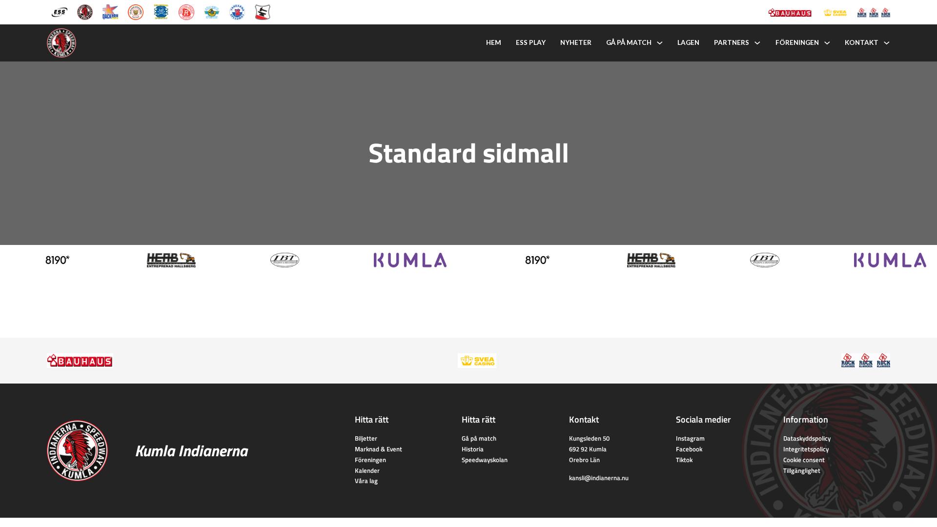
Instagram (690, 438)
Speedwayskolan (485, 460)
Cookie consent (804, 460)
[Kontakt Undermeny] (886, 43)
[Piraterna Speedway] (161, 11)
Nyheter (575, 42)
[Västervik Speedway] (212, 11)
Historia (473, 449)
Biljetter (366, 438)
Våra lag (366, 481)
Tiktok (684, 460)
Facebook (689, 449)
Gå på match (629, 42)
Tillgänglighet (801, 470)
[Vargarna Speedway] (237, 11)
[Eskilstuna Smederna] (262, 11)
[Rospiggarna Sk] (186, 11)
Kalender (367, 470)
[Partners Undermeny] (757, 43)
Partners (731, 42)
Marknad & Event (378, 449)
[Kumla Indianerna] (85, 11)
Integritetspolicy (806, 449)
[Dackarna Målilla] (110, 11)
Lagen (688, 42)
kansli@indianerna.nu (599, 478)
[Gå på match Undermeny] (659, 43)
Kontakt (861, 42)
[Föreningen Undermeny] (827, 43)
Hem (493, 42)
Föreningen (797, 42)
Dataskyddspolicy (807, 438)
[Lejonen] (135, 11)
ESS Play (531, 42)
